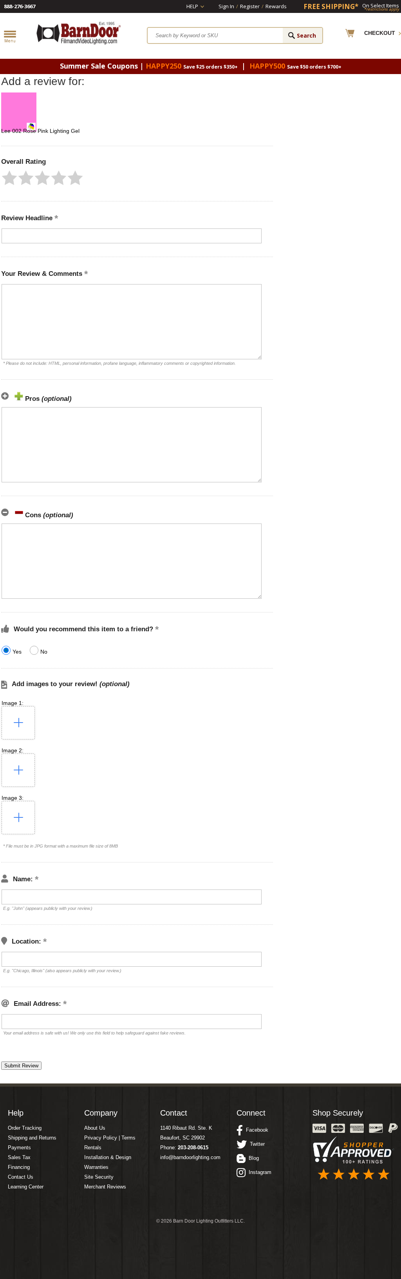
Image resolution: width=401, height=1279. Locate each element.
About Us (94, 1128)
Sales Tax (19, 1157)
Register (250, 6)
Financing (19, 1167)
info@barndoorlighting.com (190, 1157)
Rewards (276, 6)
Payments (19, 1147)
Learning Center (25, 1187)
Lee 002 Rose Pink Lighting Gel (40, 131)
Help (192, 6)
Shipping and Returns (32, 1138)
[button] (9, 178)
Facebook (255, 1130)
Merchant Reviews (105, 1187)
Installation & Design (107, 1157)
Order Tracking (25, 1128)
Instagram (258, 1172)
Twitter (256, 1144)
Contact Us (20, 1177)
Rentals (92, 1147)
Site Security (99, 1177)
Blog (252, 1158)
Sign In (226, 6)
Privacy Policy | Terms (109, 1138)
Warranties (96, 1167)
